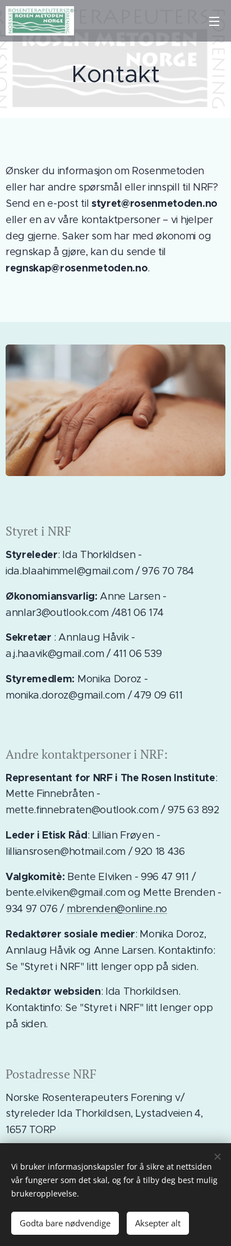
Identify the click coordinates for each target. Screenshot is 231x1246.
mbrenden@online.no (117, 909)
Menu (214, 21)
